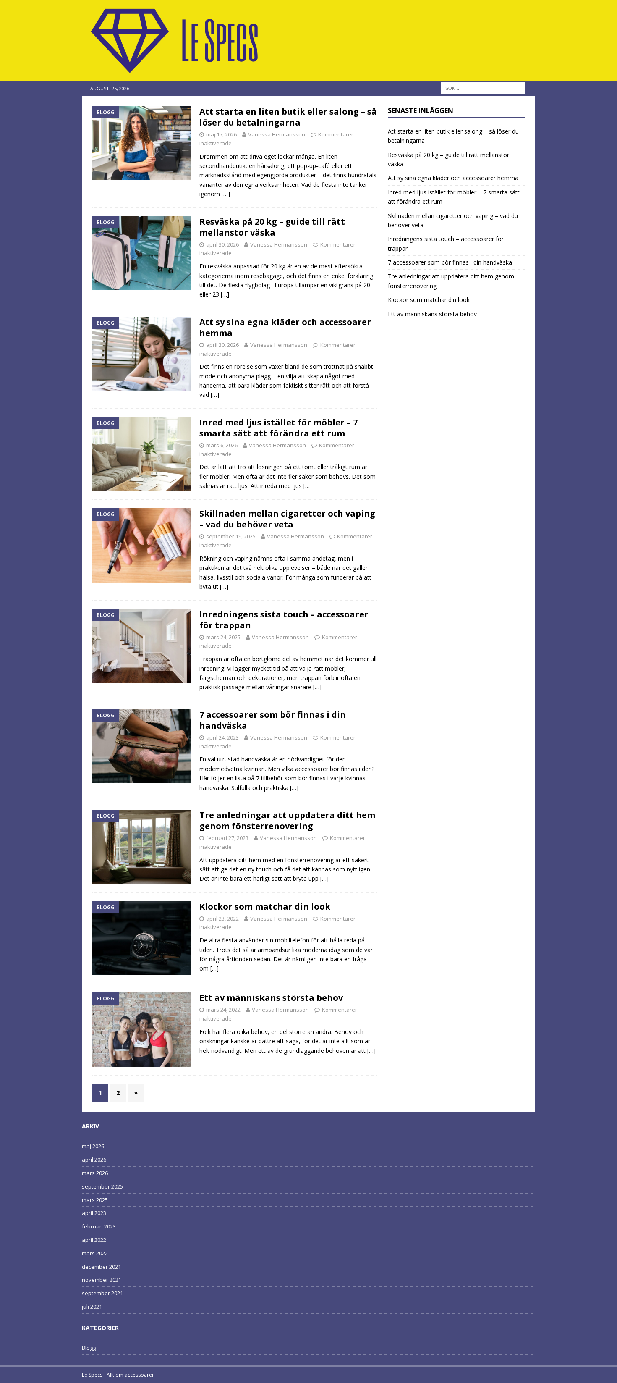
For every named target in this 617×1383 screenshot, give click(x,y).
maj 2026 (93, 1146)
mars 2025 (95, 1200)
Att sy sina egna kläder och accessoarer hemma (285, 327)
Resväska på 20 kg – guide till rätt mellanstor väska (272, 227)
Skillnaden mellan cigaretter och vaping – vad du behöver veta (287, 519)
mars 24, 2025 (223, 637)
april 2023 (94, 1213)
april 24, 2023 (222, 737)
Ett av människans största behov (271, 997)
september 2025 (102, 1186)
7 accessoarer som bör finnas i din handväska (272, 720)
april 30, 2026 (222, 244)
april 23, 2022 (222, 918)
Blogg (89, 1348)
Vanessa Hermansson (276, 134)
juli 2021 (92, 1306)
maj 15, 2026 (221, 134)
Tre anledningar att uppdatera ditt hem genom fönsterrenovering (287, 820)
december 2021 (101, 1266)
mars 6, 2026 (222, 445)
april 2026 (94, 1159)
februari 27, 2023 (227, 838)
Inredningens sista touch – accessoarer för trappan (284, 620)
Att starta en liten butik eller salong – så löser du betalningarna (288, 117)
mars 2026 (95, 1173)
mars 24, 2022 (223, 1009)
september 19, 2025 (231, 536)
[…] (226, 194)
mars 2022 (95, 1253)
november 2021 (101, 1279)
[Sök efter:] (483, 88)
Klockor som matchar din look (264, 906)
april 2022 (94, 1240)
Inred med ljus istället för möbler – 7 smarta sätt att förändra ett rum (278, 428)
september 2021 (102, 1293)
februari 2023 (99, 1226)
